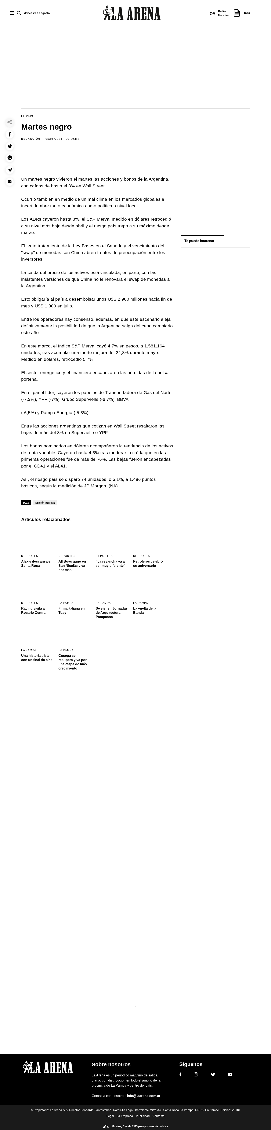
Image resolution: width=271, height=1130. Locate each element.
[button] (9, 134)
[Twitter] (213, 1075)
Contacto (158, 1116)
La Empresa (125, 1116)
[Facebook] (180, 1075)
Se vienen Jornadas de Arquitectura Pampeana (112, 613)
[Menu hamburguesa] (11, 13)
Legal (110, 1116)
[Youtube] (230, 1075)
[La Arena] (131, 13)
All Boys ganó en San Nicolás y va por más (72, 566)
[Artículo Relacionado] (37, 539)
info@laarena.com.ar (143, 1096)
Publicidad (143, 1116)
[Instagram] (196, 1075)
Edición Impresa (45, 502)
